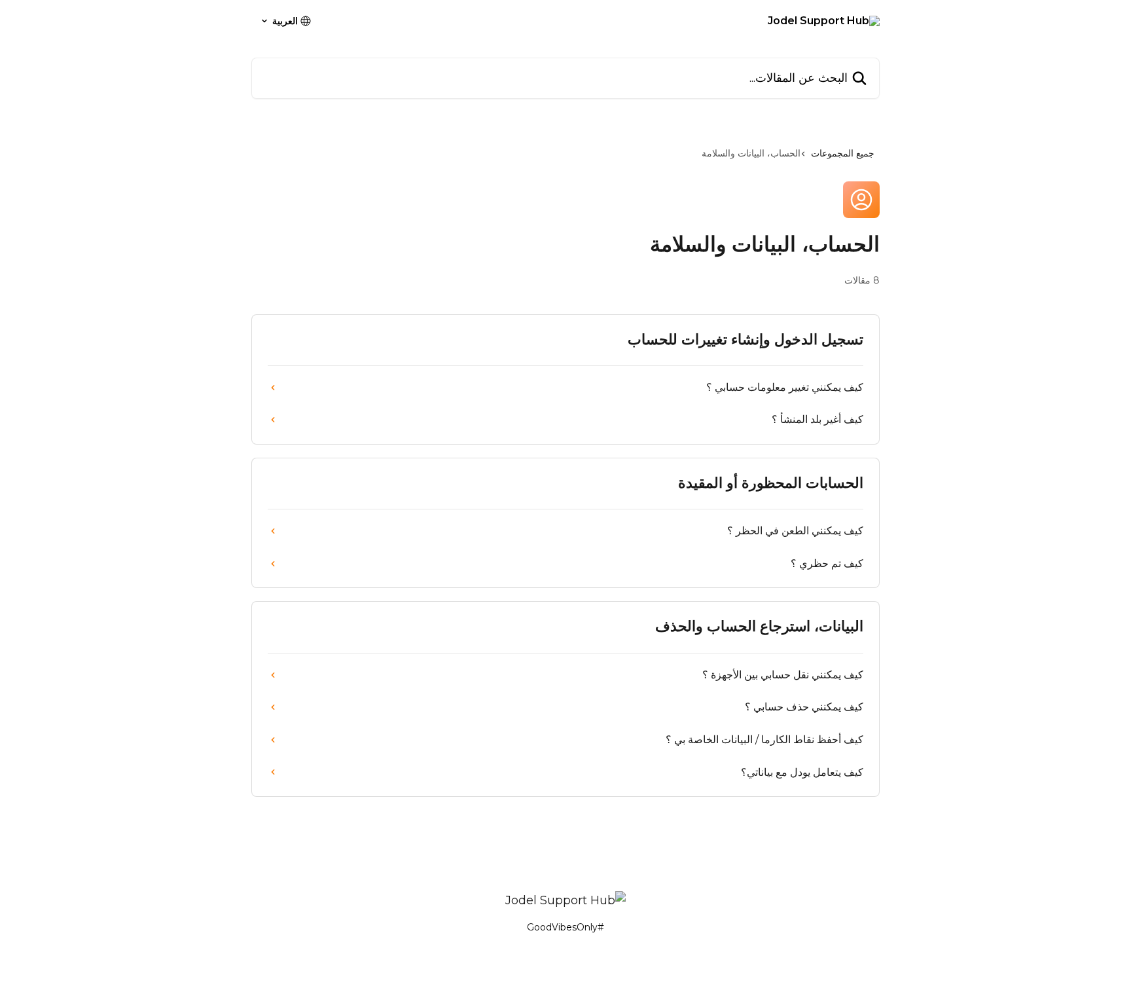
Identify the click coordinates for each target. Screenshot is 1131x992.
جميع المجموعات (842, 153)
